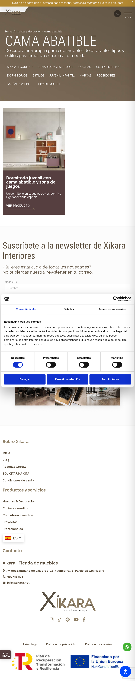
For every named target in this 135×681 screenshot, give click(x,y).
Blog (6, 460)
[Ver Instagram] (51, 619)
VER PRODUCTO (18, 205)
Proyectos (10, 522)
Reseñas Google (15, 466)
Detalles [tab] (69, 309)
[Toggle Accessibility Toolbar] (125, 671)
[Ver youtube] (76, 619)
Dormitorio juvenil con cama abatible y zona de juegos (31, 182)
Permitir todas (110, 379)
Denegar (25, 379)
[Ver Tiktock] (59, 619)
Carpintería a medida (18, 515)
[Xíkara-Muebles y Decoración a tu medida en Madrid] (13, 12)
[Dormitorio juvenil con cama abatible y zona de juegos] (34, 139)
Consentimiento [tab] (26, 309)
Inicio (6, 453)
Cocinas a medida (15, 508)
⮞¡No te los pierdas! (110, 3)
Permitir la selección (67, 379)
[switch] (51, 365)
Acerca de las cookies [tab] (112, 309)
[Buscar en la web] (117, 14)
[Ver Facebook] (84, 619)
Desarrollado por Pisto (67, 679)
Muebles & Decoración (19, 501)
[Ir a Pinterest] (68, 619)
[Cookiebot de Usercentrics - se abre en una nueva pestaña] (115, 299)
